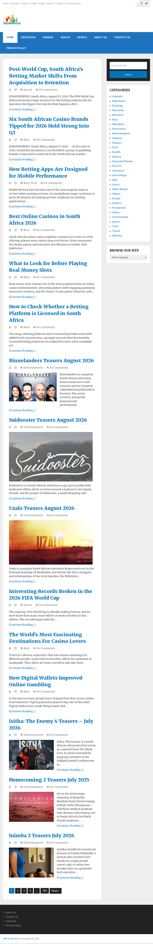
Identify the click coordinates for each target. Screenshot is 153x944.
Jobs (114, 179)
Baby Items (118, 100)
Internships (119, 175)
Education (15, 3)
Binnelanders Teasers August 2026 (51, 361)
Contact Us (61, 3)
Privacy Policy (74, 3)
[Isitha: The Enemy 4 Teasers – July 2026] (31, 755)
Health (33, 3)
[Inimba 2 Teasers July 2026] (31, 863)
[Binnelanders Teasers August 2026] (33, 387)
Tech (34, 183)
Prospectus (119, 207)
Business (117, 114)
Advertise (11, 921)
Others (116, 193)
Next (55, 890)
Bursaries (118, 110)
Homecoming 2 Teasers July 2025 (49, 780)
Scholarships (120, 216)
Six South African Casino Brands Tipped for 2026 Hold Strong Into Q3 (49, 126)
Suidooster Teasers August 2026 (48, 420)
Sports (28, 89)
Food (115, 147)
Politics (116, 203)
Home (6, 3)
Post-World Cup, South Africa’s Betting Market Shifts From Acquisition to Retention (46, 76)
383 (44, 890)
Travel (116, 230)
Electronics (119, 128)
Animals (117, 96)
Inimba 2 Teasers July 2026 (41, 836)
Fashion (117, 138)
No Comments (48, 89)
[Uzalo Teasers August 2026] (51, 542)
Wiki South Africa (11, 938)
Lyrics (116, 184)
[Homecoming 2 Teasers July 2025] (31, 807)
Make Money (120, 189)
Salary (116, 212)
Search (128, 74)
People (41, 3)
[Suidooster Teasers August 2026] (51, 456)
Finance (25, 3)
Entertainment (33, 367)
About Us (50, 3)
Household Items (122, 161)
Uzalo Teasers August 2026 (41, 508)
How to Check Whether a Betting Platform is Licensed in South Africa (49, 313)
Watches (117, 235)
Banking (117, 105)
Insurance (118, 170)
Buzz (27, 139)
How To (116, 165)
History (116, 156)
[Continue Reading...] (22, 109)
